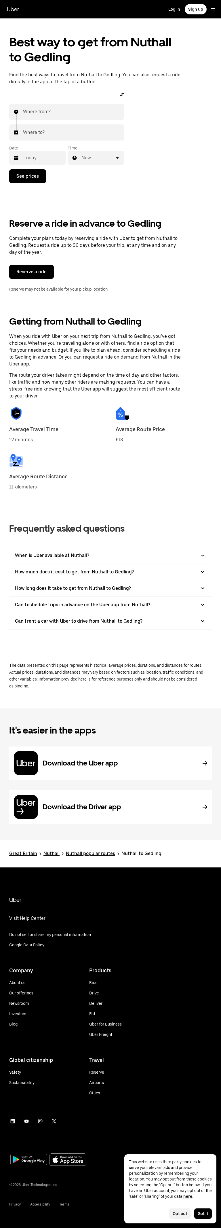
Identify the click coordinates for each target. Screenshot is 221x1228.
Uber (13, 9)
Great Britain (23, 853)
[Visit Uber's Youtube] (26, 1121)
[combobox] (23, 111)
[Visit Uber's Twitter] (54, 1121)
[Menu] (213, 9)
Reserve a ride (31, 271)
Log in (174, 9)
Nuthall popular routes (90, 853)
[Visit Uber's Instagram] (40, 1121)
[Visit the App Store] (67, 1160)
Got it (203, 1213)
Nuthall (51, 853)
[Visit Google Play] (28, 1160)
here (187, 1196)
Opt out (180, 1213)
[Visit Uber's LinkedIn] (13, 1121)
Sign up (195, 9)
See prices (27, 176)
